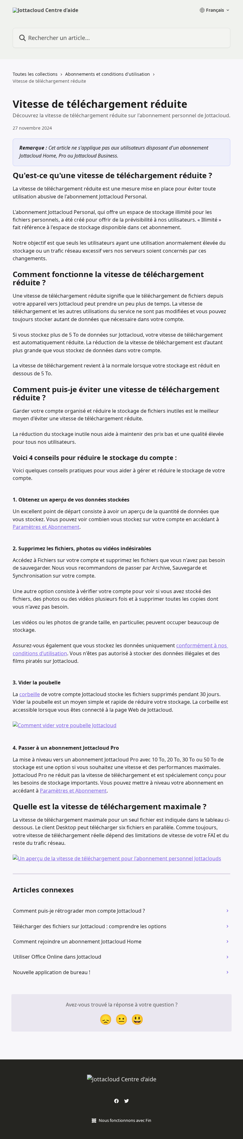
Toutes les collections (35, 74)
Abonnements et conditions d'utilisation (107, 74)
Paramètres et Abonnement (46, 526)
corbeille (29, 694)
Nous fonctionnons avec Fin (125, 1120)
